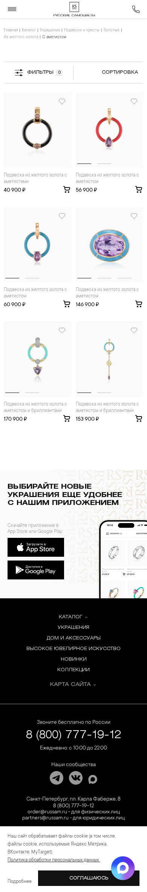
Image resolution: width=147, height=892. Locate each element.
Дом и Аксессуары (74, 638)
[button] (84, 163)
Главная (11, 30)
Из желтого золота (21, 37)
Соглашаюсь (89, 878)
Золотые (111, 30)
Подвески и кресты (82, 30)
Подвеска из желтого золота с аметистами (35, 178)
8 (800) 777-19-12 (73, 735)
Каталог (29, 30)
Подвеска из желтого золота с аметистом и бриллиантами (35, 407)
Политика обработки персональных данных (54, 860)
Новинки (74, 659)
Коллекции (73, 670)
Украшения (50, 30)
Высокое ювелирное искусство (73, 649)
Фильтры (44, 72)
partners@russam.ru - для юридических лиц (73, 818)
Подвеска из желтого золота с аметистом (107, 178)
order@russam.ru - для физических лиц (74, 812)
